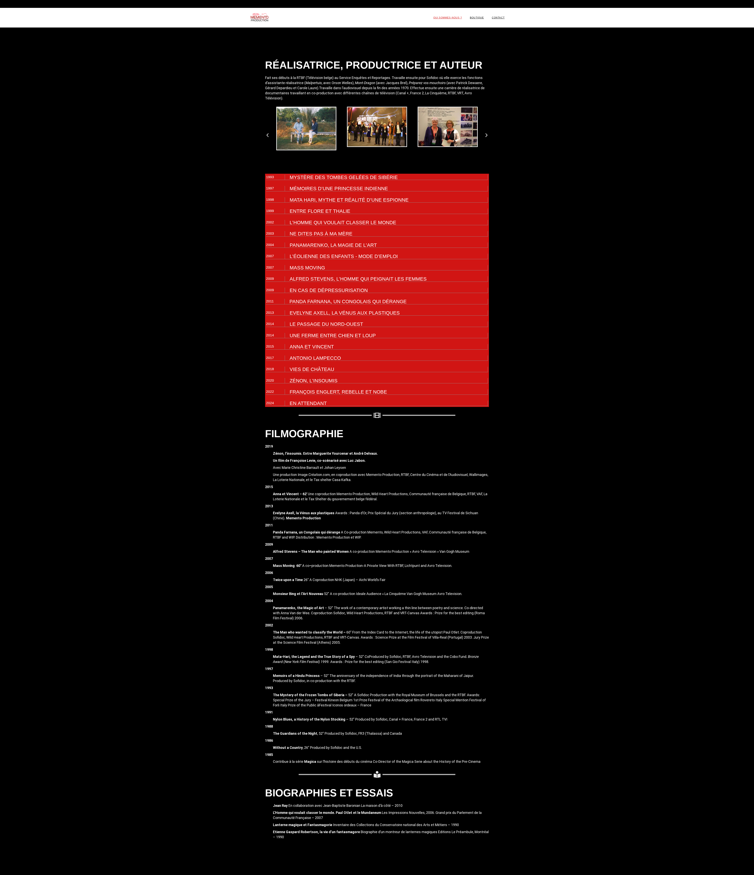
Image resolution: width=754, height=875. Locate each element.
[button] (267, 135)
